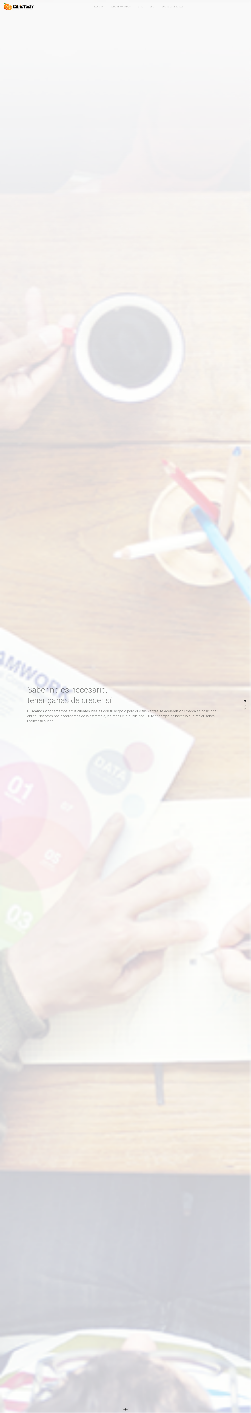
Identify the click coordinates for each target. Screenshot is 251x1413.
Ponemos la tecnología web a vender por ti (123, 1409)
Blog (140, 7)
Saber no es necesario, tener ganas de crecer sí (125, 1409)
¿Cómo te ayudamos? (121, 7)
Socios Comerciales (172, 7)
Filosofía (98, 7)
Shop (152, 7)
